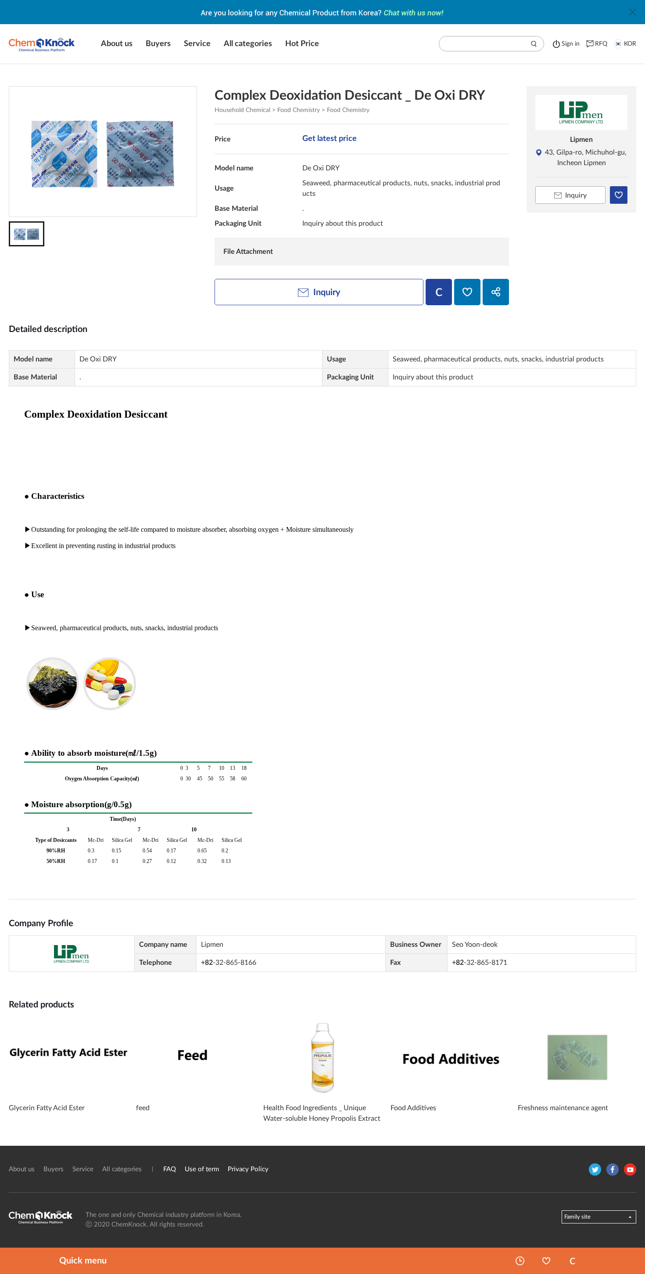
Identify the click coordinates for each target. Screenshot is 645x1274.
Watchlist (546, 1261)
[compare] (439, 292)
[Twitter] (595, 1169)
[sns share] (496, 292)
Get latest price (329, 139)
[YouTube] (630, 1169)
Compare (572, 1261)
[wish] (467, 292)
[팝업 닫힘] (632, 12)
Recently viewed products (520, 1261)
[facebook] (612, 1169)
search (534, 44)
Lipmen (581, 139)
